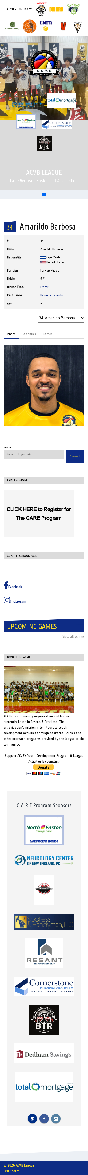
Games (47, 334)
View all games (73, 636)
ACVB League (44, 172)
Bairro (44, 295)
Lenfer (44, 287)
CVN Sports (11, 1171)
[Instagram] (56, 1118)
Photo (11, 334)
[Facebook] (44, 1118)
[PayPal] (32, 1118)
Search (8, 447)
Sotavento (56, 295)
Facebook (15, 587)
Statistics (29, 334)
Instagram (18, 601)
